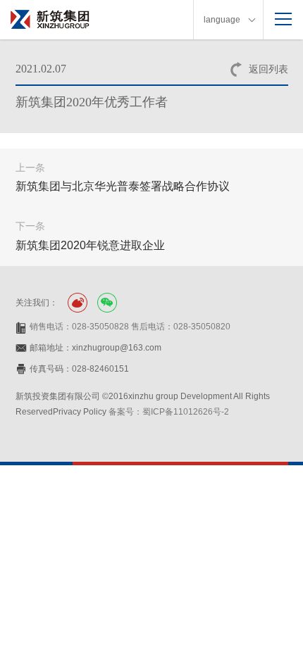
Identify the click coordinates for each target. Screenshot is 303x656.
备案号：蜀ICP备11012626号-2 (169, 412)
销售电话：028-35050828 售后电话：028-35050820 (130, 327)
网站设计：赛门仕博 (54, 426)
